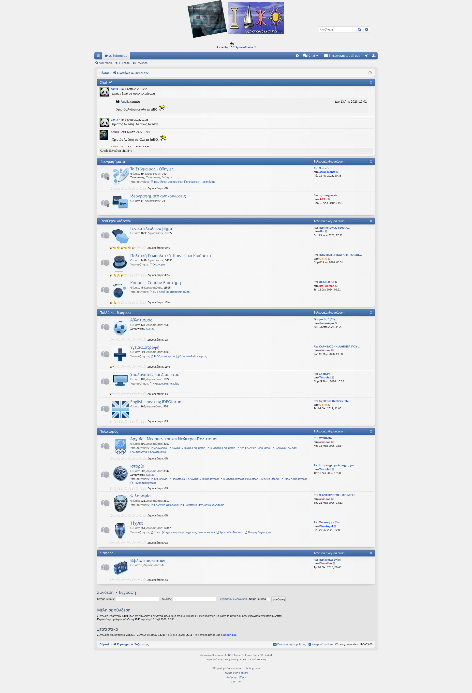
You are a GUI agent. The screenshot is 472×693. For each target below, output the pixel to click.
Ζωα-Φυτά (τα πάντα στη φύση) (172, 291)
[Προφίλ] (104, 92)
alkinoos (324, 350)
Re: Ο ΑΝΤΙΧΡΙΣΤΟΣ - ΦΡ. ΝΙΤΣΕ (334, 495)
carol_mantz (327, 171)
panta (114, 88)
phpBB (228, 655)
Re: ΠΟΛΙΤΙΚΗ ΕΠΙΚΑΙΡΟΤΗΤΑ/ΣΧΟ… (338, 254)
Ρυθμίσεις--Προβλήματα (201, 181)
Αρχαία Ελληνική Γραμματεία (188, 447)
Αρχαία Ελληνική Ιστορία (204, 478)
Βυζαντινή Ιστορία (233, 478)
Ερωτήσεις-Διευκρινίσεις (168, 181)
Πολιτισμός (109, 431)
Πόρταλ (104, 72)
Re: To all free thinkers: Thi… (332, 401)
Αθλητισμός (141, 320)
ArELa (323, 199)
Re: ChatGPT (322, 373)
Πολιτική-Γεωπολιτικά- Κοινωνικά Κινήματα (170, 255)
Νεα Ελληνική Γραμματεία (255, 447)
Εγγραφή (142, 62)
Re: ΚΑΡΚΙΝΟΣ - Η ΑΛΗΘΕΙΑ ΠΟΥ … (337, 346)
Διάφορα (107, 553)
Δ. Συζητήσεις (118, 55)
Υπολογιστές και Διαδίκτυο (154, 374)
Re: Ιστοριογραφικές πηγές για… (335, 465)
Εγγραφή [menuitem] (375, 56)
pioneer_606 (228, 634)
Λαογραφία (160, 447)
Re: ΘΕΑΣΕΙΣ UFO (325, 281)
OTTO (323, 258)
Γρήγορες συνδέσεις (99, 56)
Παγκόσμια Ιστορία (144, 482)
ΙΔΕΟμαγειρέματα (164, 356)
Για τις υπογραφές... (327, 195)
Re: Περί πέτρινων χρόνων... (332, 227)
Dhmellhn (325, 563)
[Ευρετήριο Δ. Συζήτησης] (236, 20)
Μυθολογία (160, 478)
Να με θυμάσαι (258, 598)
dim (321, 231)
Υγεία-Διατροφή (144, 347)
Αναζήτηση (105, 62)
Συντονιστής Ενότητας (159, 177)
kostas (150, 328)
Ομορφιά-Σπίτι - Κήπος (192, 356)
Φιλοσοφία (140, 496)
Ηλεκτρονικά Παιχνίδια (166, 383)
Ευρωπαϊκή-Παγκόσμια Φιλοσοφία (203, 504)
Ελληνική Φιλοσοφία (166, 504)
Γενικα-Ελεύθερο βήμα (151, 228)
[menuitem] (297, 55)
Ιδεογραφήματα (112, 161)
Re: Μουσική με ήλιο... (328, 522)
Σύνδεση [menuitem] (367, 56)
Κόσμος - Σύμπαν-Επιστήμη (155, 282)
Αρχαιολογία (158, 451)
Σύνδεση (124, 62)
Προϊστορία (178, 478)
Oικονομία (159, 264)
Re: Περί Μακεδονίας (327, 559)
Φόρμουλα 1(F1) (324, 319)
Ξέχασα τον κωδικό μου (233, 598)
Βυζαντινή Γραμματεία (222, 447)
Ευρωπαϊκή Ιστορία (295, 478)
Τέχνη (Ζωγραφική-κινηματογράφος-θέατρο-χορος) (184, 532)
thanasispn (326, 323)
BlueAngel (326, 526)
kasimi (244, 672)
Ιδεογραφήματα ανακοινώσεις (158, 196)
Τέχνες (136, 523)
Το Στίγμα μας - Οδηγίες (152, 169)
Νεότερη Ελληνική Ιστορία (263, 478)
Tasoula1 (325, 377)
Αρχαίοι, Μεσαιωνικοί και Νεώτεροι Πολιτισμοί (174, 439)
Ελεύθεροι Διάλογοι (115, 221)
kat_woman (326, 285)
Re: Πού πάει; (322, 168)
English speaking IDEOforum (156, 401)
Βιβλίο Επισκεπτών (147, 560)
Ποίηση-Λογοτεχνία (259, 532)
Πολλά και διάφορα (115, 312)
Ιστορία (137, 466)
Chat (103, 82)
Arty (220, 659)
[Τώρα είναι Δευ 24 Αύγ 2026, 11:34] (370, 73)
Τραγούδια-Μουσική (231, 532)
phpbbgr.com (252, 668)
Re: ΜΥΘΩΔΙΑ (323, 438)
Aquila (125, 101)
